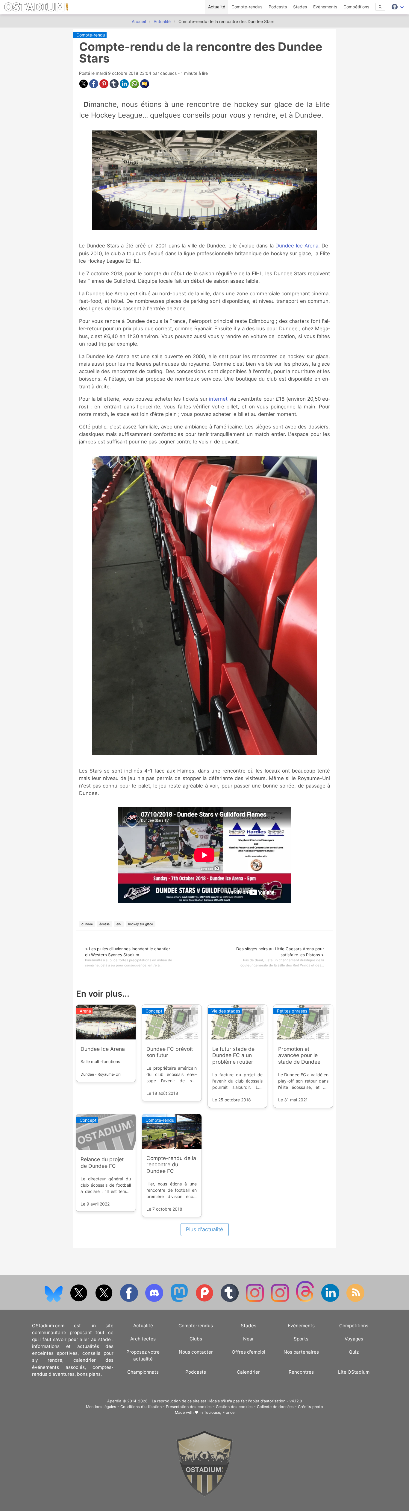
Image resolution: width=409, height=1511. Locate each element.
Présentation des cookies (189, 1406)
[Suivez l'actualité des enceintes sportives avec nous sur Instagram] (280, 1300)
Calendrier (248, 1372)
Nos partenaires (301, 1352)
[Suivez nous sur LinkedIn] (330, 1300)
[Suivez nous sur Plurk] (205, 1300)
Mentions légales (101, 1406)
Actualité (216, 6)
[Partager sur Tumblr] (115, 86)
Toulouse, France (219, 1412)
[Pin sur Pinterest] (104, 86)
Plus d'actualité (204, 1229)
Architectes (143, 1339)
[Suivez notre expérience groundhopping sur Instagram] (255, 1300)
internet (218, 399)
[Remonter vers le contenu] (204, 1495)
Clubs (196, 1339)
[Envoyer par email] (144, 86)
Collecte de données (275, 1406)
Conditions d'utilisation (141, 1406)
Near (248, 1339)
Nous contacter (196, 1352)
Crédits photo (310, 1406)
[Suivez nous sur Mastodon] (180, 1300)
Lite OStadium (353, 1372)
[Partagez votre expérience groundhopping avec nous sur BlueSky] (54, 1300)
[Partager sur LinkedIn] (125, 86)
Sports (301, 1339)
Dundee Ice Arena (296, 246)
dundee (87, 924)
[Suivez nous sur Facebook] (129, 1300)
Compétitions (356, 6)
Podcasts (278, 6)
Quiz (354, 1352)
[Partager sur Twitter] (84, 86)
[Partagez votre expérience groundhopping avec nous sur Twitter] (79, 1300)
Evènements (325, 6)
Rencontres (301, 1372)
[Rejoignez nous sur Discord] (154, 1300)
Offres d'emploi (248, 1352)
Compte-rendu (90, 34)
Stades (300, 6)
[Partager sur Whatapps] (135, 86)
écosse (104, 924)
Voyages (354, 1339)
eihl (118, 924)
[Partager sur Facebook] (94, 86)
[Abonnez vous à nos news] (355, 1300)
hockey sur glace (140, 924)
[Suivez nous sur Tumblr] (230, 1300)
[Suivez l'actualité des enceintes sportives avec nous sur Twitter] (104, 1300)
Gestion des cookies (234, 1406)
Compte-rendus (246, 6)
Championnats (143, 1372)
